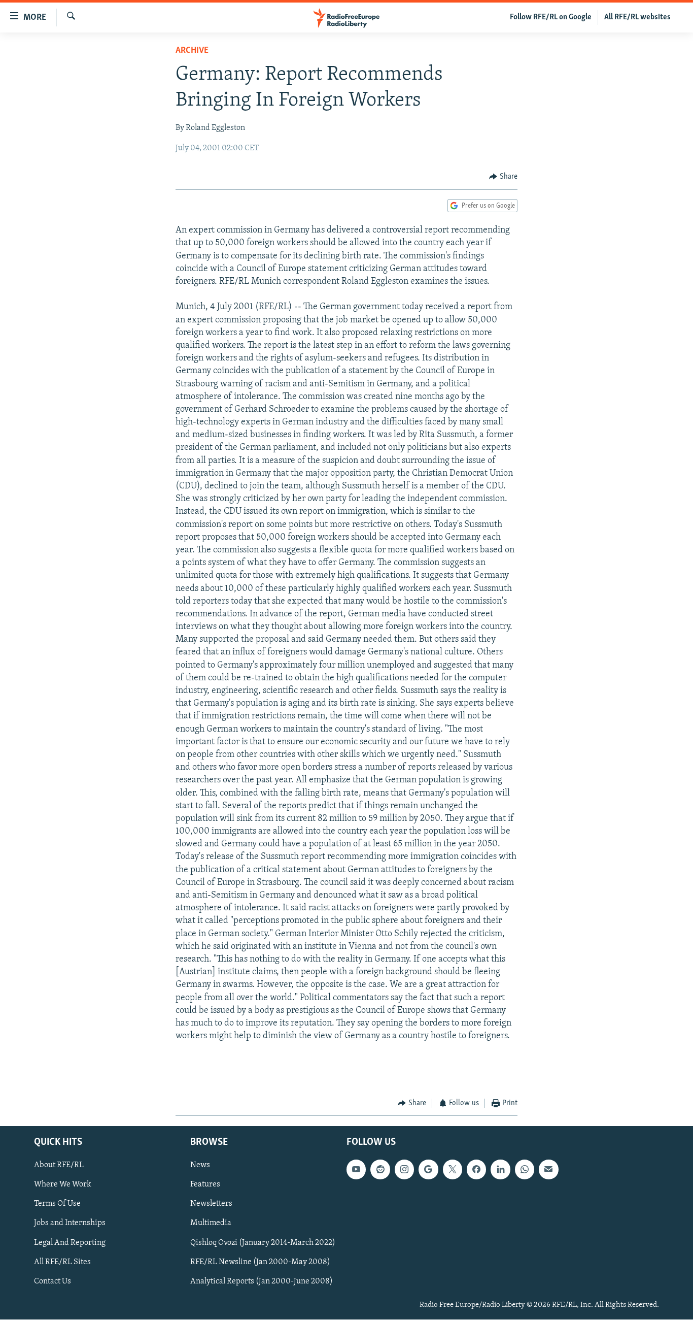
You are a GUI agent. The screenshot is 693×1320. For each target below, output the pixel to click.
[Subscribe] (548, 1169)
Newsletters (211, 1204)
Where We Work (62, 1185)
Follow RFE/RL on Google (551, 17)
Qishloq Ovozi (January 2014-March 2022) (262, 1243)
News (200, 1166)
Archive (192, 50)
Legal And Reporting (70, 1243)
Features (205, 1185)
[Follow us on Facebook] (476, 1169)
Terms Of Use (57, 1204)
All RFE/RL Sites (62, 1262)
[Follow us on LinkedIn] (500, 1169)
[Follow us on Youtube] (356, 1169)
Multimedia (210, 1223)
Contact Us (52, 1281)
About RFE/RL (59, 1166)
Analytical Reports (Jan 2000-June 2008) (261, 1281)
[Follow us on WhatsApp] (524, 1169)
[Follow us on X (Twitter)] (452, 1169)
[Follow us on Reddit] (380, 1169)
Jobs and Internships (70, 1223)
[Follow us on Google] (428, 1169)
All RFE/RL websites (637, 17)
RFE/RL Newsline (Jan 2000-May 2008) (260, 1262)
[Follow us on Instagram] (404, 1169)
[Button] (503, 176)
